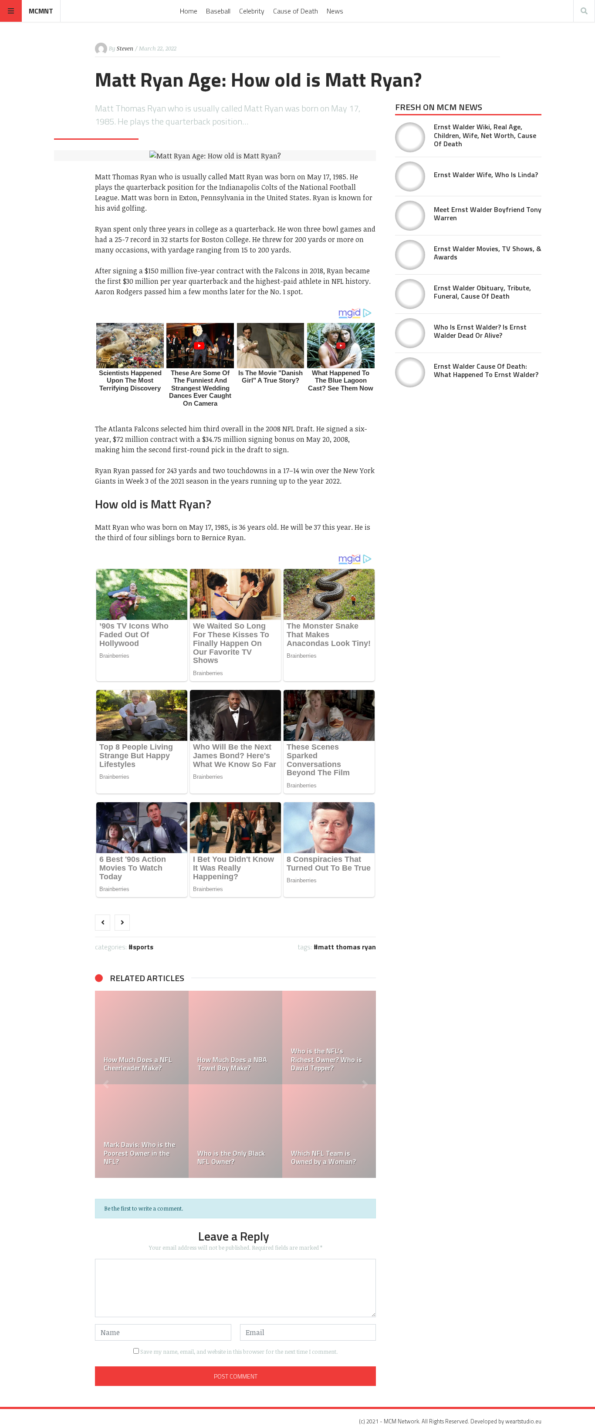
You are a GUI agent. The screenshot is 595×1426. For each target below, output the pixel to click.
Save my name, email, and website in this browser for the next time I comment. (239, 1351)
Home (188, 11)
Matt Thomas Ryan (347, 947)
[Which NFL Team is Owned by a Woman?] (329, 1131)
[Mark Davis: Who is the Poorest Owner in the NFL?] (142, 1131)
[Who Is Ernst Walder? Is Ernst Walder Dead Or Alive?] (410, 333)
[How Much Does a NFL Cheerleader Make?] (142, 1037)
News (335, 11)
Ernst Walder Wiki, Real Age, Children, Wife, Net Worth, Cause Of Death (485, 134)
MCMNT (41, 11)
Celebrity (251, 11)
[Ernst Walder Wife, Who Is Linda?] (410, 176)
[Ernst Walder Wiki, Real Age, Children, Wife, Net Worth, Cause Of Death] (410, 137)
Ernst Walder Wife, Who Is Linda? (486, 174)
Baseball (218, 11)
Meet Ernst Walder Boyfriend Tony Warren (487, 213)
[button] (106, 1084)
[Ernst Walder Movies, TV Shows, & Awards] (410, 255)
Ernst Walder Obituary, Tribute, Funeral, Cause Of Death (482, 292)
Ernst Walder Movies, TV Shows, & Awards (487, 252)
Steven (125, 48)
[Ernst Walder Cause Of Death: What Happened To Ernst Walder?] (410, 372)
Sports (143, 947)
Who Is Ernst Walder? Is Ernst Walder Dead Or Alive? (480, 331)
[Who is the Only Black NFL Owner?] (235, 1131)
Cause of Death (295, 11)
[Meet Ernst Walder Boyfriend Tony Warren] (410, 216)
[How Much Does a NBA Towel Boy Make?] (235, 1037)
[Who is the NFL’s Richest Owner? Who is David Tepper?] (329, 1037)
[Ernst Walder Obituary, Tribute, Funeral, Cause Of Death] (410, 294)
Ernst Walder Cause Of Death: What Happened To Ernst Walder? (486, 370)
